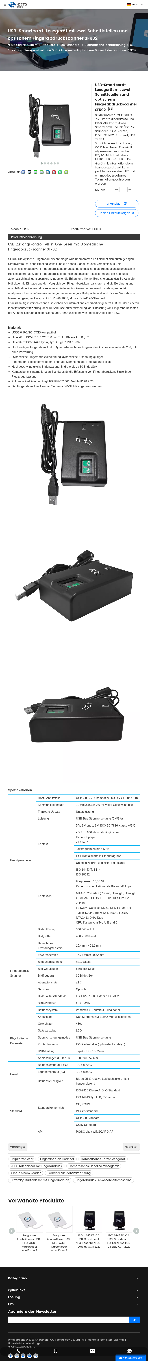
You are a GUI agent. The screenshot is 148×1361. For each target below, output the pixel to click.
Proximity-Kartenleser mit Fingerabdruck (39, 1180)
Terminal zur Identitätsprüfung (69, 1173)
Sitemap (119, 1340)
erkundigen (114, 204)
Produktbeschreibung (26, 237)
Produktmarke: (80, 229)
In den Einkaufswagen (115, 213)
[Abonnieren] (134, 1320)
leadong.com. (37, 1343)
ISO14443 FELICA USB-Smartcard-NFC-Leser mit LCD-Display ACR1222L (59, 1241)
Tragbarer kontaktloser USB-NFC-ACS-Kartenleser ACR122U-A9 (29, 1242)
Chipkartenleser (22, 1159)
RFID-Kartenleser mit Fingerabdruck (36, 1166)
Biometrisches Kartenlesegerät (103, 1159)
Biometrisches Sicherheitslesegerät (94, 1166)
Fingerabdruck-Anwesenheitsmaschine (103, 1180)
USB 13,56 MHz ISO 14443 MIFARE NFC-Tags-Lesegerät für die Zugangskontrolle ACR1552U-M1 (119, 1244)
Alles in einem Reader (25, 1173)
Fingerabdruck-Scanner (57, 1159)
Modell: (16, 229)
